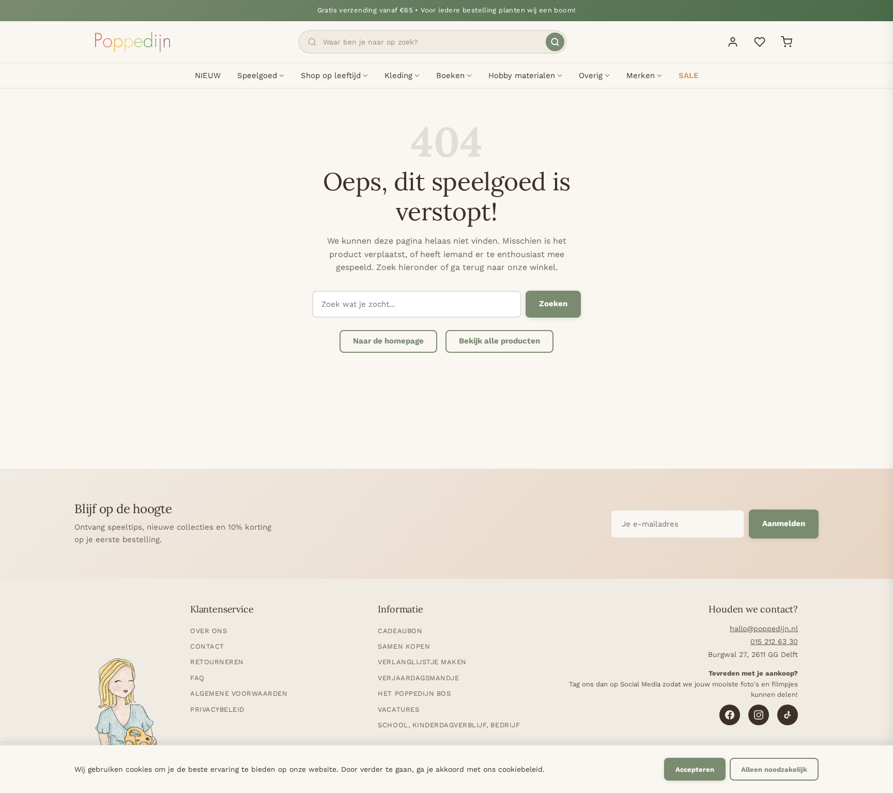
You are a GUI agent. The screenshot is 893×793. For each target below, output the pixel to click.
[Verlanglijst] (759, 42)
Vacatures (398, 709)
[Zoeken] (555, 42)
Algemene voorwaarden (238, 693)
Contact (207, 646)
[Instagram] (758, 715)
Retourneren (217, 662)
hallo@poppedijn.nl (764, 628)
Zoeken (553, 303)
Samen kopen (404, 646)
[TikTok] (787, 715)
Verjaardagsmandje (418, 678)
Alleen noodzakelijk (774, 769)
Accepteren (694, 769)
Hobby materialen (521, 75)
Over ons (208, 631)
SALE (688, 75)
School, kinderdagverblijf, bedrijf (449, 725)
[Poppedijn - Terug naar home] (132, 42)
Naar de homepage (388, 341)
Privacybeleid (217, 709)
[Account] (732, 42)
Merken (640, 75)
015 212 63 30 (774, 641)
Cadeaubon (400, 631)
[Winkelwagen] (786, 42)
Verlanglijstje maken (422, 662)
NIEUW (208, 75)
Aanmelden (783, 523)
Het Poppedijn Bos (414, 693)
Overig (591, 75)
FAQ (197, 678)
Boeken (450, 75)
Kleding (398, 75)
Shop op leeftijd (331, 75)
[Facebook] (729, 715)
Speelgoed (257, 75)
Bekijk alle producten (499, 341)
